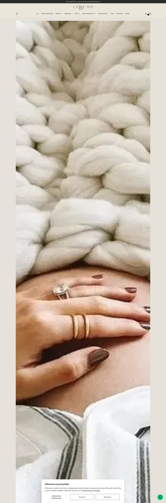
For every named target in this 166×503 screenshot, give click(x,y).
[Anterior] (60, 1)
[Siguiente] (105, 1)
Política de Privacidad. (91, 490)
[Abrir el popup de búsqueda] (17, 14)
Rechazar (107, 497)
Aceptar (82, 497)
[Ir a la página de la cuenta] (145, 14)
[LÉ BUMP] (83, 7)
